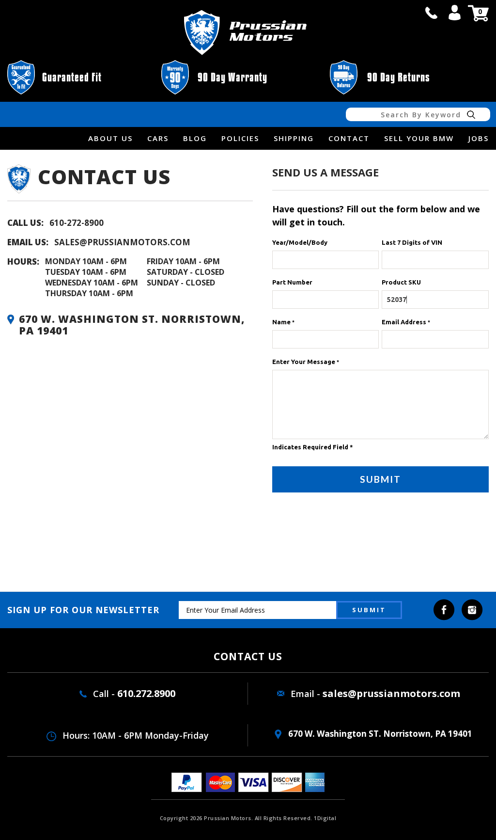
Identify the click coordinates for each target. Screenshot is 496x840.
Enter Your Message (305, 361)
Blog (195, 138)
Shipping (294, 138)
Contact (349, 138)
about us (110, 138)
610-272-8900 (76, 222)
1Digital (325, 818)
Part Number (292, 282)
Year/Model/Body (299, 242)
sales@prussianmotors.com (122, 242)
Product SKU (401, 282)
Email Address (406, 321)
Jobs (478, 138)
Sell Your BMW (419, 138)
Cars (158, 138)
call (431, 12)
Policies (240, 138)
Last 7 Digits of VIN (412, 242)
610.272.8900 (146, 693)
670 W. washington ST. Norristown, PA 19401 (379, 733)
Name (283, 321)
